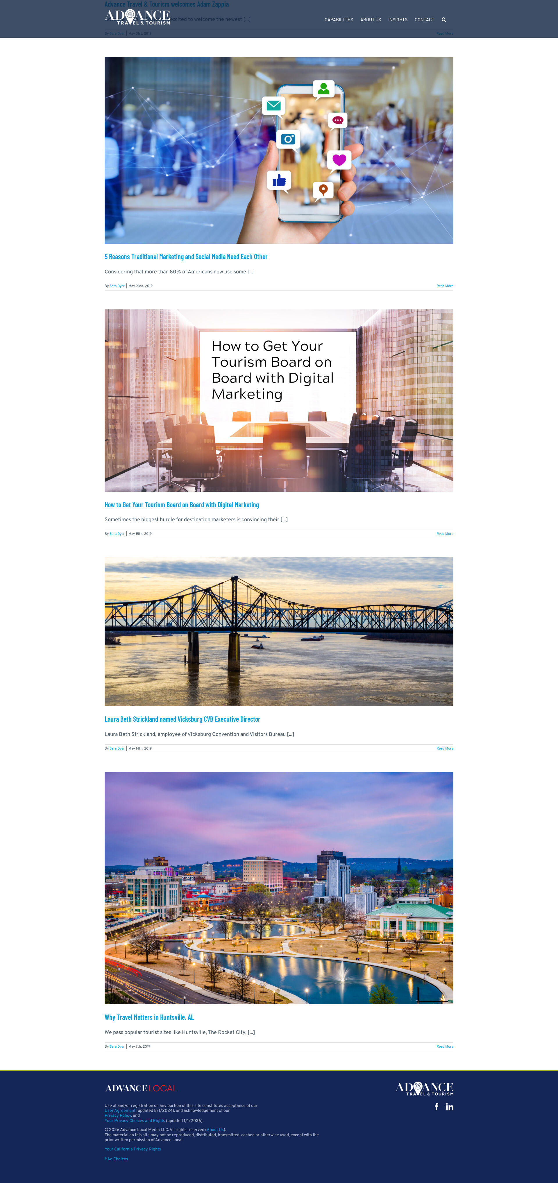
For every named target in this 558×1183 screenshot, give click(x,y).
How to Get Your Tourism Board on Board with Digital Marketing (182, 504)
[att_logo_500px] (424, 1084)
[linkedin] (449, 1106)
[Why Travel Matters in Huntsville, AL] (279, 888)
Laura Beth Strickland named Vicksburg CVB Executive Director (182, 719)
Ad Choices (117, 1159)
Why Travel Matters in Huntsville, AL (149, 1017)
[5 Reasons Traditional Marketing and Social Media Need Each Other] (279, 150)
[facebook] (436, 1106)
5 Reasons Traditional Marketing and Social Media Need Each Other (186, 256)
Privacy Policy (118, 1116)
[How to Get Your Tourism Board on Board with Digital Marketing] (279, 400)
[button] (444, 19)
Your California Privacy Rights (133, 1149)
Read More (445, 286)
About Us (215, 1130)
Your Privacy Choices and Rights (135, 1121)
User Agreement (120, 1111)
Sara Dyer (117, 286)
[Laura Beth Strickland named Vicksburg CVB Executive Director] (279, 631)
